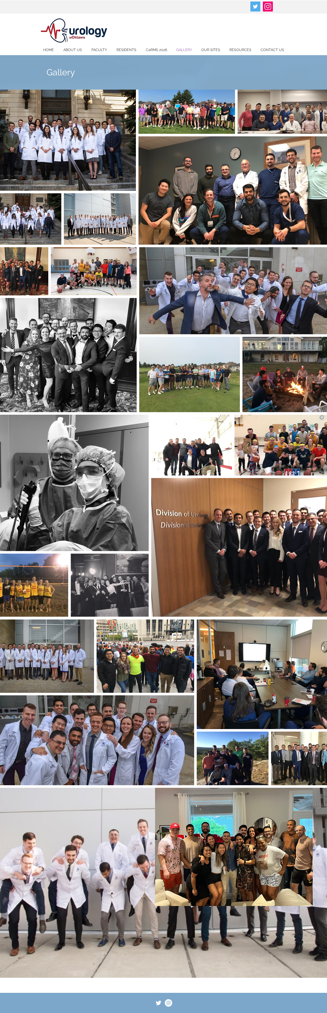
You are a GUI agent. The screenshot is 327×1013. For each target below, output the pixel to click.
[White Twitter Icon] (158, 1003)
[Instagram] (268, 6)
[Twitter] (255, 6)
